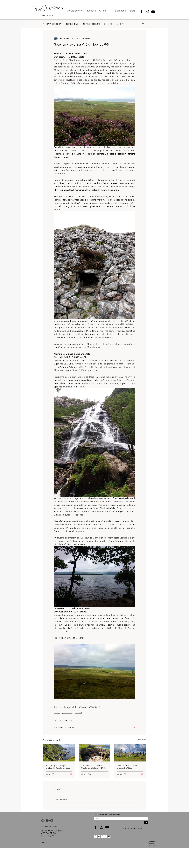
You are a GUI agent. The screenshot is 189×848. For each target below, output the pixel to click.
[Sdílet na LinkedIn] (66, 721)
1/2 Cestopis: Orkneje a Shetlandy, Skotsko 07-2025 (93, 766)
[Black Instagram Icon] (147, 12)
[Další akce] (133, 38)
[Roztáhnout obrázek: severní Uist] (94, 671)
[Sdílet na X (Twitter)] (60, 721)
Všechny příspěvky (52, 23)
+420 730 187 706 (48, 833)
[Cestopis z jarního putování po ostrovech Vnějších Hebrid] (130, 752)
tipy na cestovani (91, 23)
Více (119, 23)
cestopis (108, 23)
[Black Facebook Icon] (141, 12)
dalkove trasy (72, 23)
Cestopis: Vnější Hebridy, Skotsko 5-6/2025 (128, 766)
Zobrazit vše (141, 740)
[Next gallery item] (132, 671)
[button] (143, 24)
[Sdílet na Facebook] (55, 721)
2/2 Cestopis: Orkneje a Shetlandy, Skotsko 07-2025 (58, 766)
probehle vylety (67, 713)
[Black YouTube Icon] (153, 12)
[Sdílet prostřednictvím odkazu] (71, 721)
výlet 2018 (78, 713)
